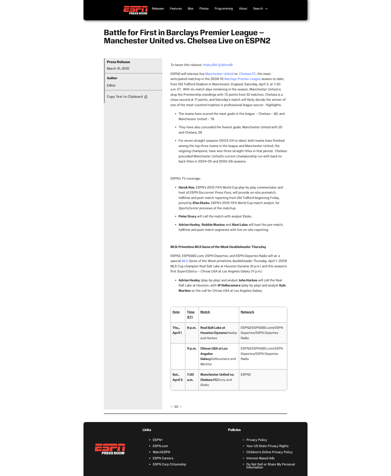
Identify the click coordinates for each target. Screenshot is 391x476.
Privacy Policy (256, 440)
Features (176, 8)
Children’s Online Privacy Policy (269, 452)
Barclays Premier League (242, 79)
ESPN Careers (163, 458)
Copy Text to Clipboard (125, 97)
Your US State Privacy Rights (267, 446)
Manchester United (219, 74)
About (243, 8)
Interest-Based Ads (260, 458)
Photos (204, 8)
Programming (224, 8)
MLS (185, 261)
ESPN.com (160, 446)
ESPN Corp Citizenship (169, 464)
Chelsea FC (247, 74)
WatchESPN (161, 452)
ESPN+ (158, 440)
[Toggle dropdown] (266, 8)
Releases (158, 8)
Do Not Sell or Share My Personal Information (270, 465)
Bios (190, 8)
